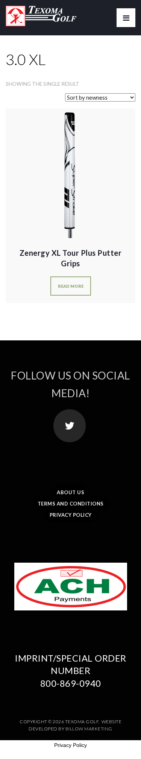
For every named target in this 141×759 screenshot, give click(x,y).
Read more (70, 286)
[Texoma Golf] (41, 13)
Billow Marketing (88, 729)
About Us (70, 492)
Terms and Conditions (71, 504)
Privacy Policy (71, 515)
